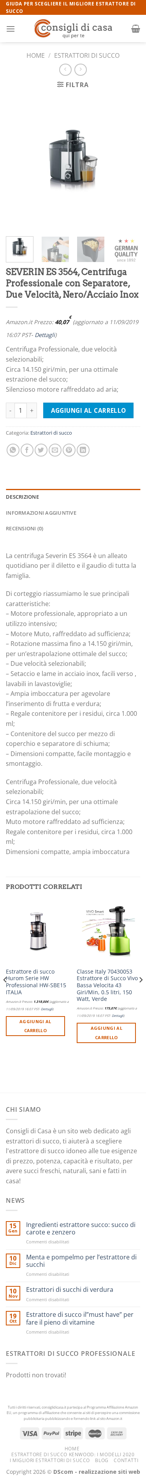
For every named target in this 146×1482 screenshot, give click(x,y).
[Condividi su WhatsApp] (13, 450)
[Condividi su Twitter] (41, 450)
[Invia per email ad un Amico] (55, 450)
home (72, 1448)
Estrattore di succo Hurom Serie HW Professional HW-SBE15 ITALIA (36, 982)
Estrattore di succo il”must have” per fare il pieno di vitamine (80, 1318)
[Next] (128, 163)
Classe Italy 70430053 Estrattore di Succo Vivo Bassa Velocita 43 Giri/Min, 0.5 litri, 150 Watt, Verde (107, 985)
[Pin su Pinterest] (69, 450)
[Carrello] (135, 28)
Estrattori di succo (87, 55)
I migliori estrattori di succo (50, 1460)
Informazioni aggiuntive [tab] (41, 512)
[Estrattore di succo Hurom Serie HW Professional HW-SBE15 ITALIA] (37, 931)
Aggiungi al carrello (88, 410)
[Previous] (18, 163)
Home (35, 55)
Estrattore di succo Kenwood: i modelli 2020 (72, 1454)
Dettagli (45, 335)
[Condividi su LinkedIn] (83, 450)
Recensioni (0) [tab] (25, 528)
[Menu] (10, 28)
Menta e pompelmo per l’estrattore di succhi (81, 1261)
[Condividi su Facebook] (27, 450)
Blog (101, 1460)
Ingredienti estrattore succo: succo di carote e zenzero (80, 1228)
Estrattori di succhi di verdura (69, 1289)
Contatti (126, 1460)
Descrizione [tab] (22, 496)
